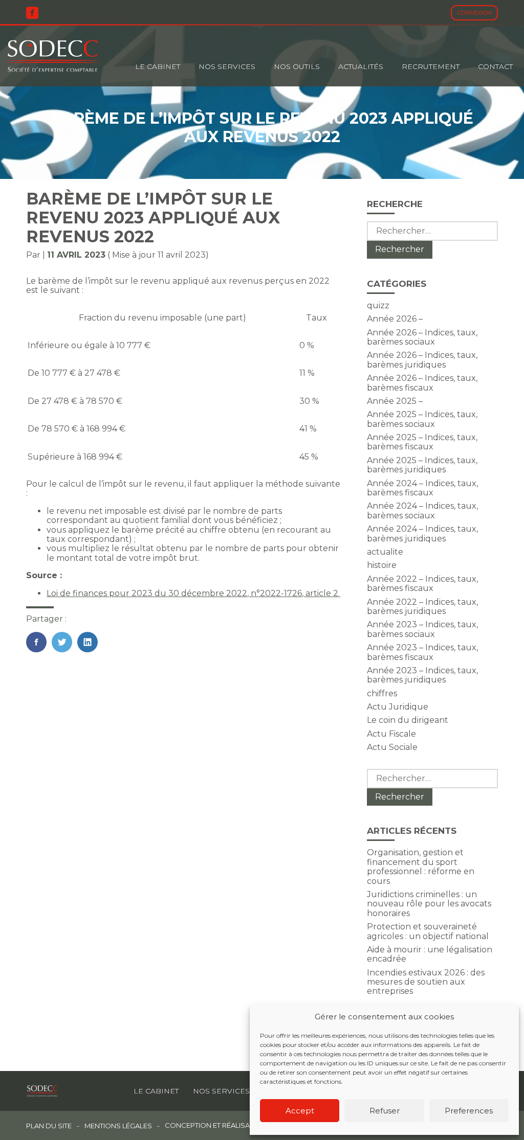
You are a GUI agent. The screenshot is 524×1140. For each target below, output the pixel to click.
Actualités (360, 66)
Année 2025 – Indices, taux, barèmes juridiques (422, 464)
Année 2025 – (395, 401)
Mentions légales (118, 1126)
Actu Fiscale (391, 734)
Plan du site (49, 1126)
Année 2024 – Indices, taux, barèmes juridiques (422, 533)
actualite (385, 552)
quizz (378, 305)
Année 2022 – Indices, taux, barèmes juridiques (422, 606)
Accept (300, 1110)
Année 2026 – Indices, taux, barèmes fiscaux (422, 382)
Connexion (474, 12)
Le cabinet (157, 66)
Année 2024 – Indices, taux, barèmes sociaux (422, 510)
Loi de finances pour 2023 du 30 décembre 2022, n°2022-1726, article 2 (193, 593)
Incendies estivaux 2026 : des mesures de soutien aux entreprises (426, 982)
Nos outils (297, 66)
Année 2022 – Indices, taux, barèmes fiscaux (422, 583)
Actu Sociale (392, 747)
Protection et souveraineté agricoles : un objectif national (428, 931)
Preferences (469, 1110)
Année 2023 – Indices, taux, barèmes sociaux (422, 629)
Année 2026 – (395, 319)
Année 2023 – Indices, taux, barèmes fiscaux (422, 652)
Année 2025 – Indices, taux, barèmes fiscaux (422, 441)
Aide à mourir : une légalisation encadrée (429, 954)
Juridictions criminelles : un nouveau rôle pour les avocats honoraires (429, 904)
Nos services (221, 1091)
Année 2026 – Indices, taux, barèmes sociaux (422, 337)
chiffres (382, 693)
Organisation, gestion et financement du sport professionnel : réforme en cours (420, 866)
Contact (495, 66)
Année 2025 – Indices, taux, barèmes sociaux (422, 418)
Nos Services (227, 66)
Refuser (384, 1110)
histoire (382, 565)
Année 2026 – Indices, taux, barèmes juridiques (422, 359)
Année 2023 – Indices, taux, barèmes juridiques (422, 675)
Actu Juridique (397, 707)
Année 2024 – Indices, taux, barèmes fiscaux (422, 487)
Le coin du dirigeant (407, 720)
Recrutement (431, 66)
